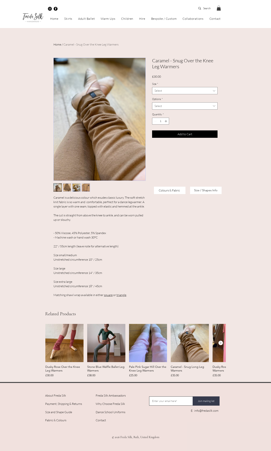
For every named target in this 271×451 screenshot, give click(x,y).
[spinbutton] (160, 121)
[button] (219, 8)
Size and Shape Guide (58, 412)
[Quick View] (64, 343)
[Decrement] (155, 121)
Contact (101, 420)
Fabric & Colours (55, 420)
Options (157, 99)
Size (155, 83)
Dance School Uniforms (110, 412)
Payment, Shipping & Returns (63, 404)
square (108, 295)
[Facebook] (56, 9)
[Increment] (166, 121)
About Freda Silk (55, 395)
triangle (121, 295)
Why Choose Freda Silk (110, 404)
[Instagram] (50, 9)
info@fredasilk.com (206, 410)
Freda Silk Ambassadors (111, 395)
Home (57, 44)
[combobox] (185, 90)
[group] (135, 351)
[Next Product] (220, 343)
